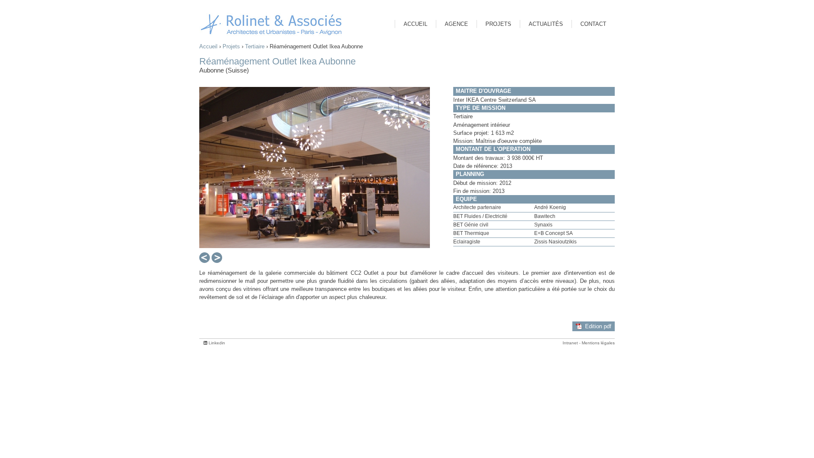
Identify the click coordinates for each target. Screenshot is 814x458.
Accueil (208, 46)
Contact (593, 24)
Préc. (203, 258)
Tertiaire (255, 46)
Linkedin (217, 343)
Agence (456, 24)
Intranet (570, 343)
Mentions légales (598, 343)
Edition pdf (598, 326)
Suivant (217, 258)
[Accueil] (271, 24)
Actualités (546, 24)
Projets (231, 46)
